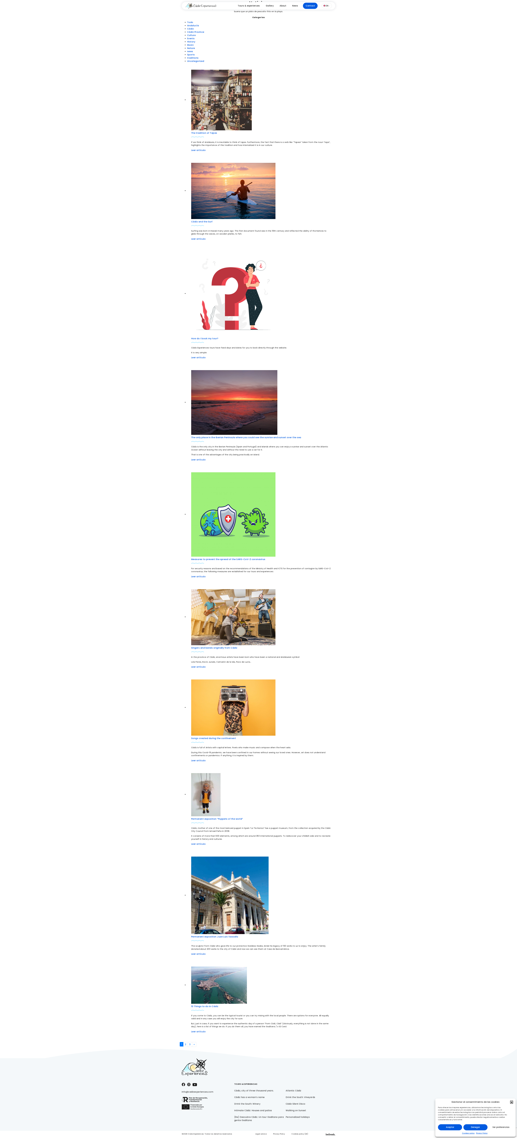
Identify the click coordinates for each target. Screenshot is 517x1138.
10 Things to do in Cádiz (204, 1006)
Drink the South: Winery (247, 1103)
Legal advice (261, 1134)
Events (191, 38)
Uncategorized (195, 61)
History (191, 41)
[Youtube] (195, 1084)
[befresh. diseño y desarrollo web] (330, 1134)
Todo (190, 22)
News (295, 5)
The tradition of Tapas (204, 133)
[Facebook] (183, 1084)
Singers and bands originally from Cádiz (214, 647)
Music (190, 45)
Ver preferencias (500, 1127)
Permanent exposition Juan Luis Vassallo (214, 936)
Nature (191, 48)
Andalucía (193, 25)
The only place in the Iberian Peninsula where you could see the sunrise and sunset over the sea (246, 437)
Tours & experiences (249, 5)
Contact (310, 5)
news (190, 51)
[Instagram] (189, 1084)
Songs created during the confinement (213, 738)
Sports (191, 54)
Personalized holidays (298, 1117)
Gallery (270, 5)
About (283, 5)
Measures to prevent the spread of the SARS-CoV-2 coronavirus (228, 559)
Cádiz (190, 28)
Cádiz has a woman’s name (249, 1097)
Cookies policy (468, 1133)
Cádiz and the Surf (202, 221)
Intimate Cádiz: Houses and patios (253, 1110)
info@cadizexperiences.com (197, 1091)
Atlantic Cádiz (293, 1090)
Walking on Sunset (296, 1110)
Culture (191, 35)
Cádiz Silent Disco (295, 1103)
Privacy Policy (482, 1133)
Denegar (475, 1127)
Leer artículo (198, 150)
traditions (193, 57)
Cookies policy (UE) (299, 1134)
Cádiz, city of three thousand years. (254, 1090)
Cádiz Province (195, 32)
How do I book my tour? (204, 338)
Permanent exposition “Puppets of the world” (217, 818)
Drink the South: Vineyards (300, 1097)
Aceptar (450, 1127)
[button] (511, 1102)
